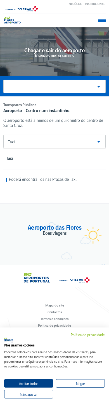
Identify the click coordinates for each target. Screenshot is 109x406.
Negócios (75, 4)
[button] (54, 86)
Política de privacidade (54, 325)
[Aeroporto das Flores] (14, 19)
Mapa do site (54, 305)
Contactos (55, 311)
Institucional (95, 4)
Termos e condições (54, 318)
